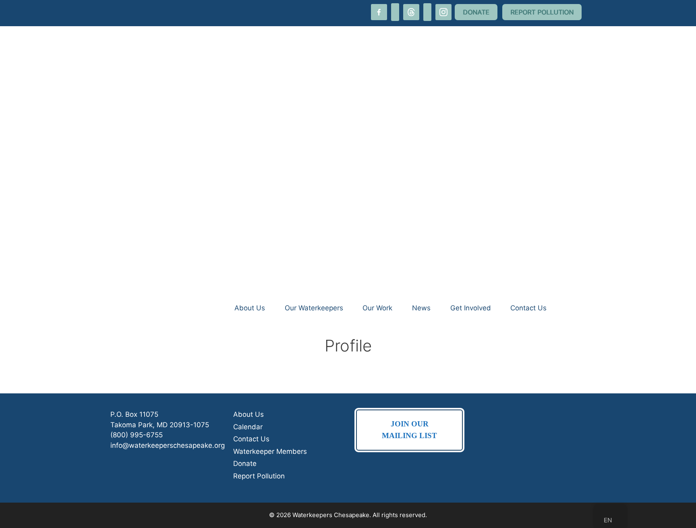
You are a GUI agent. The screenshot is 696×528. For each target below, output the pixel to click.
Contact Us (528, 308)
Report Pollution (259, 476)
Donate (245, 463)
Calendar (248, 427)
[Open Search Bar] (571, 308)
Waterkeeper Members (270, 451)
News (421, 308)
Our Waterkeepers (314, 308)
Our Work (377, 308)
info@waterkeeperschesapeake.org (167, 445)
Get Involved (470, 308)
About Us (249, 308)
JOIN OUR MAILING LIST (409, 430)
